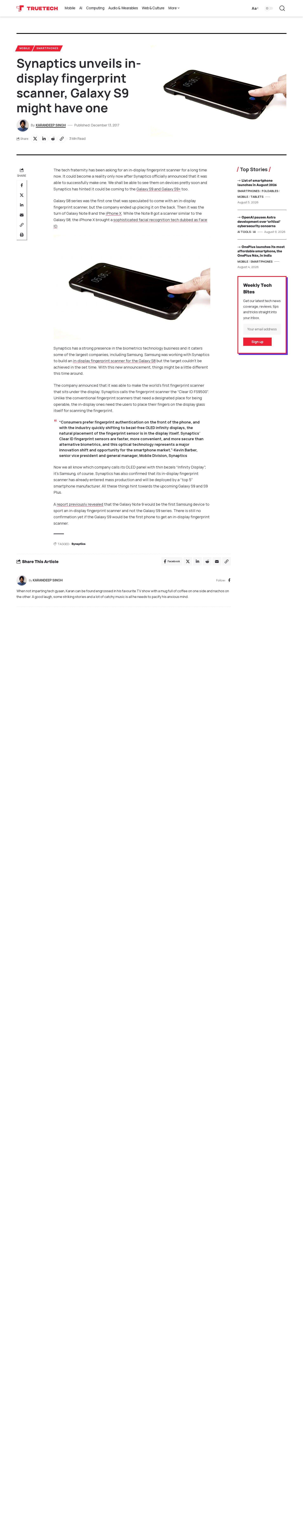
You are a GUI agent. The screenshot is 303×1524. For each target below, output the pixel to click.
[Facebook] (229, 580)
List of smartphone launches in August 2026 (257, 182)
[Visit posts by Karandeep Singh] (21, 580)
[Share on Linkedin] (44, 139)
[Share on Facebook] (22, 185)
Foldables (270, 191)
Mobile (24, 48)
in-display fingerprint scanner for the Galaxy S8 (114, 360)
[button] (255, 8)
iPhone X (113, 213)
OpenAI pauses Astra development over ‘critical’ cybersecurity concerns (258, 221)
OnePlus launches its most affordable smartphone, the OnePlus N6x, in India (261, 251)
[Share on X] (35, 139)
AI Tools (244, 232)
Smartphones (47, 48)
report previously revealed (80, 504)
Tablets (256, 197)
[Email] (22, 215)
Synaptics (79, 544)
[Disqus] (123, 665)
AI (254, 232)
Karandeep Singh (51, 125)
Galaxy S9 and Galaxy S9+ (158, 188)
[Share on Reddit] (53, 139)
